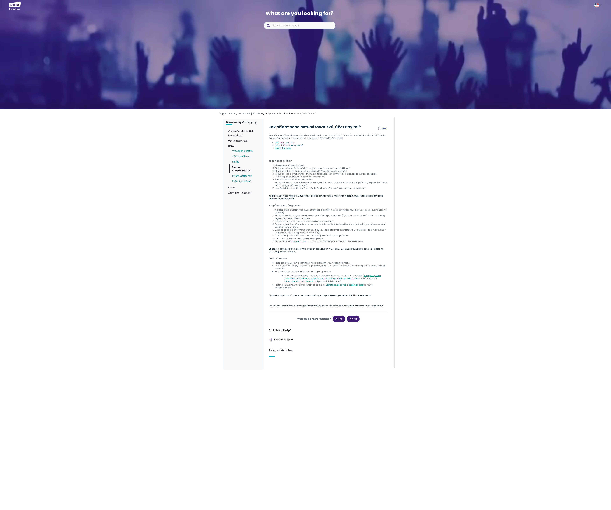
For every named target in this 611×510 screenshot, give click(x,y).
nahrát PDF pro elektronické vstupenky (315, 278)
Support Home (228, 113)
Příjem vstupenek (242, 175)
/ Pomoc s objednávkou (249, 113)
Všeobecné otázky (242, 151)
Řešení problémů (241, 181)
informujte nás (299, 241)
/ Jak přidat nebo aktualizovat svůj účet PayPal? (289, 113)
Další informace (283, 148)
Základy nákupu (241, 156)
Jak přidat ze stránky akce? (289, 145)
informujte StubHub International (301, 281)
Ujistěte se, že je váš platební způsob (345, 284)
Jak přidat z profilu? (285, 142)
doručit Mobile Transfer (348, 278)
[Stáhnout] (299, 219)
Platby (235, 161)
